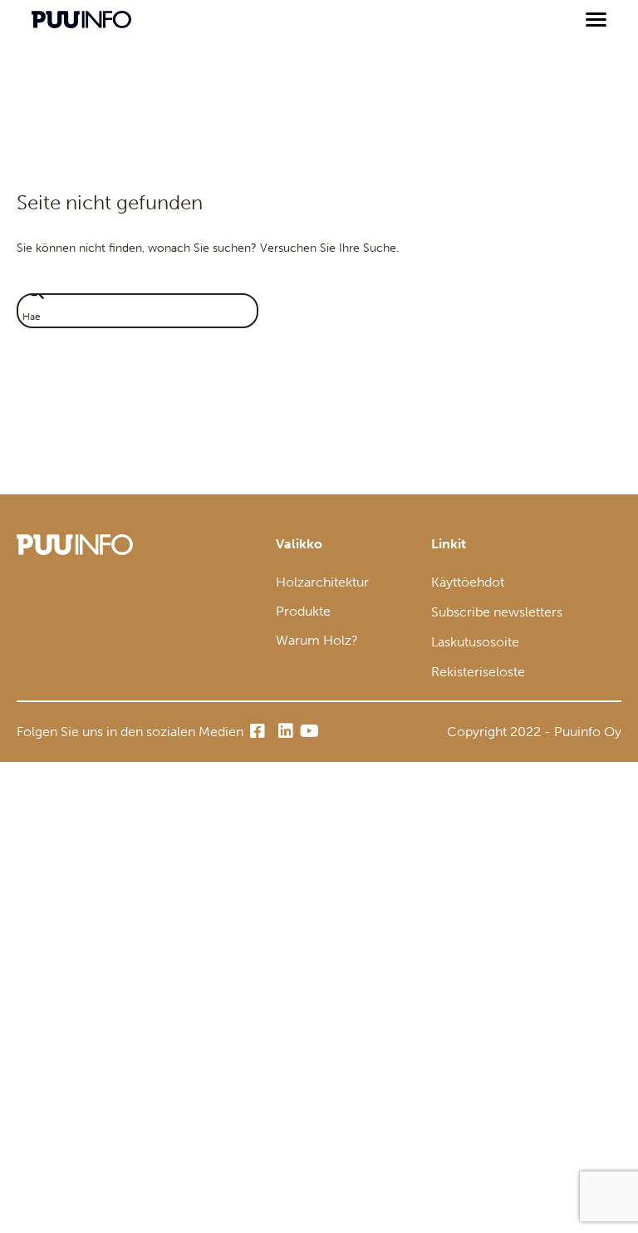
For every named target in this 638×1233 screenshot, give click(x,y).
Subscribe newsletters (496, 612)
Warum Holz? (317, 640)
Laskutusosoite (475, 642)
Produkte (303, 611)
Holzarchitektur (322, 582)
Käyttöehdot (467, 582)
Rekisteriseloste (478, 672)
